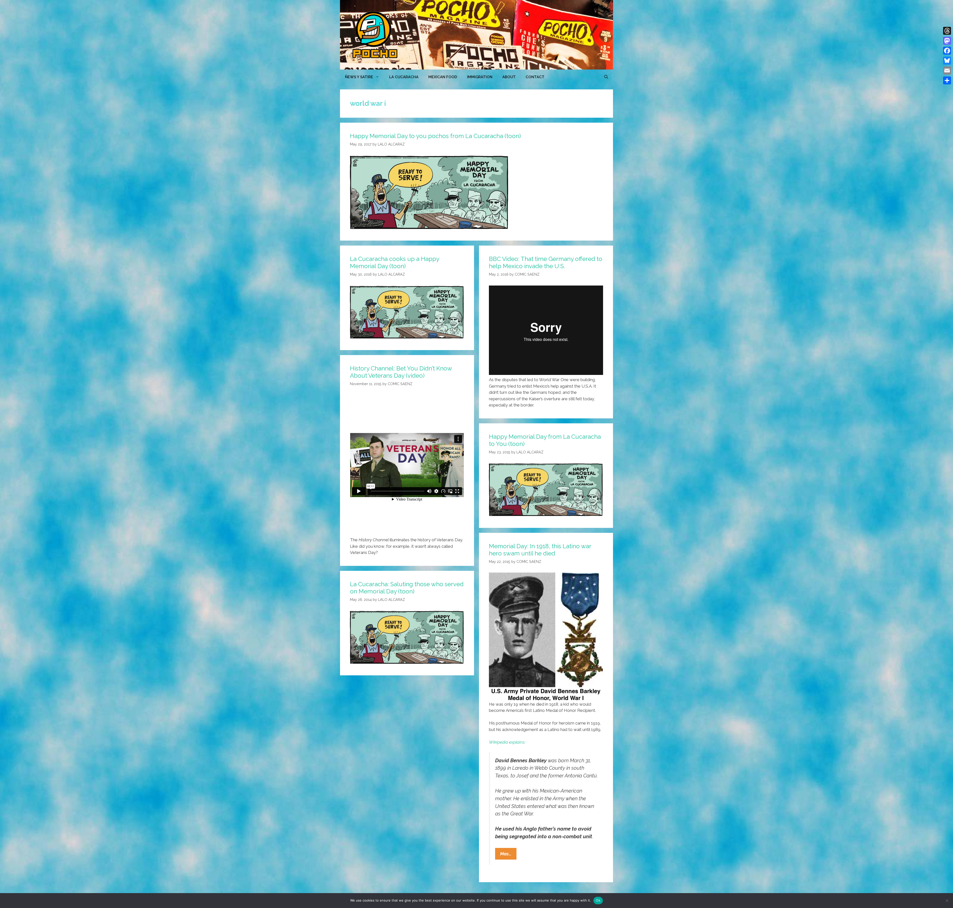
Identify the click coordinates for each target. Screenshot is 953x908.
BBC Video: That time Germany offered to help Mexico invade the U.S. (545, 262)
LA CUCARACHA (403, 77)
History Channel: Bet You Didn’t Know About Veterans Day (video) (401, 372)
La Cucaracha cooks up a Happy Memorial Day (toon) (394, 262)
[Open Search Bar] (606, 77)
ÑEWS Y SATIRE (359, 77)
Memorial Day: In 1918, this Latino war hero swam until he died (540, 550)
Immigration (479, 77)
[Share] (947, 80)
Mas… (508, 855)
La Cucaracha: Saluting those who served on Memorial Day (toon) (407, 588)
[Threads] (947, 31)
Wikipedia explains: (507, 742)
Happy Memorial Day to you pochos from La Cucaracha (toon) (435, 136)
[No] (946, 900)
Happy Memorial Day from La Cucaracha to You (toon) (545, 440)
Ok (598, 900)
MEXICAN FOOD (442, 77)
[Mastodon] (947, 41)
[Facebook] (947, 51)
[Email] (947, 70)
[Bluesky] (947, 61)
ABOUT (509, 77)
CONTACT (535, 77)
